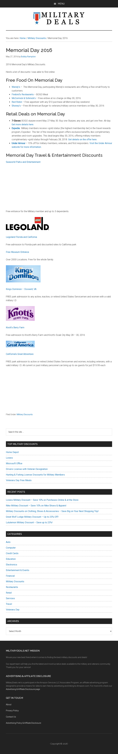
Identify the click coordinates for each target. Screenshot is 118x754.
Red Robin (17, 102)
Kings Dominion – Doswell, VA (21, 289)
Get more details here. (23, 124)
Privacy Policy (12, 710)
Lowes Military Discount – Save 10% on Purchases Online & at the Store (42, 500)
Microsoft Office (14, 463)
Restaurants (12, 587)
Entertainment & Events (17, 570)
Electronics (11, 564)
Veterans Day (12, 609)
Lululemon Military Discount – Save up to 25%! (29, 522)
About (8, 704)
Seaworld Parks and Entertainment (23, 162)
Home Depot (12, 452)
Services (10, 598)
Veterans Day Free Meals (19, 480)
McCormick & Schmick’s (24, 98)
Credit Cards (12, 553)
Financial (10, 575)
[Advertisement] (59, 188)
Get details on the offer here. (82, 139)
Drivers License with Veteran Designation (27, 469)
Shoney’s (16, 105)
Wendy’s (16, 87)
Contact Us (11, 717)
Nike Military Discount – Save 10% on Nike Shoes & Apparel (36, 505)
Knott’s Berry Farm (15, 327)
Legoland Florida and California (21, 237)
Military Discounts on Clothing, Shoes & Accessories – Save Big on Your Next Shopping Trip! (52, 511)
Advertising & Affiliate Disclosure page (23, 689)
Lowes (9, 457)
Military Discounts (25, 414)
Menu (61, 3)
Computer (11, 547)
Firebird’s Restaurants (23, 94)
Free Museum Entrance (17, 252)
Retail (9, 592)
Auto (8, 542)
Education (11, 559)
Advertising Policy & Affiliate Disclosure (23, 723)
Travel (9, 604)
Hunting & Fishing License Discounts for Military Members (35, 474)
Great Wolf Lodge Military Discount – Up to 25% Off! (32, 516)
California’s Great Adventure (20, 354)
